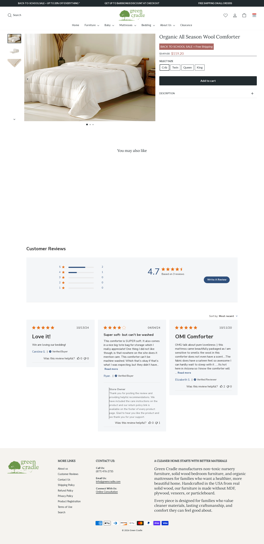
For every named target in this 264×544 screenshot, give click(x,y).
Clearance (186, 25)
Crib (164, 67)
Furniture (90, 25)
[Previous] (28, 79)
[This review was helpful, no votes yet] (78, 358)
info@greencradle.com (108, 481)
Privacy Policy (65, 496)
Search (61, 512)
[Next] (152, 79)
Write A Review (216, 279)
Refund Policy (65, 490)
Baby (108, 25)
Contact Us (64, 479)
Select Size (166, 61)
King (200, 67)
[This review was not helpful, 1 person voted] (156, 423)
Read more (111, 369)
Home (75, 25)
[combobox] (223, 316)
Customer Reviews (68, 474)
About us (63, 468)
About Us (166, 25)
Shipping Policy (66, 485)
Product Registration (69, 501)
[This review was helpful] (221, 386)
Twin (175, 67)
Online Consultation (107, 491)
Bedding (147, 25)
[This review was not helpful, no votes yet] (85, 358)
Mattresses (126, 25)
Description (167, 93)
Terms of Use (65, 507)
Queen (187, 67)
